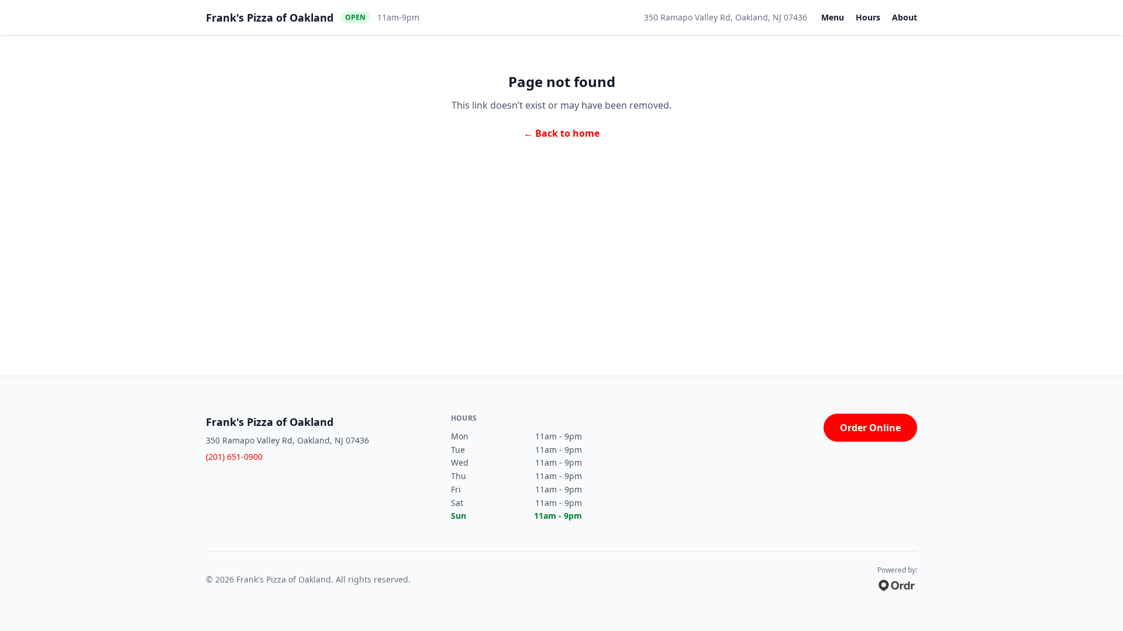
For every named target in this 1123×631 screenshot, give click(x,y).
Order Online (870, 427)
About (904, 17)
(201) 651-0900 (234, 456)
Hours (868, 17)
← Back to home (561, 133)
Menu (832, 17)
